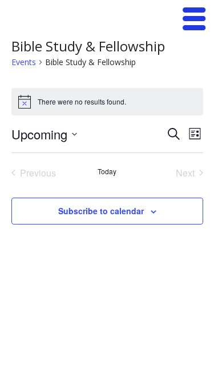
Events (23, 62)
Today (107, 171)
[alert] (107, 101)
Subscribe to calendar (101, 210)
